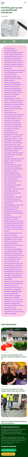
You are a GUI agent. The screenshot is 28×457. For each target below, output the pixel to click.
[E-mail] (2, 38)
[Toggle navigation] (25, 3)
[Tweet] (2, 35)
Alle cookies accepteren (8, 450)
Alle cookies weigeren (7, 454)
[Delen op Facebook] (2, 31)
